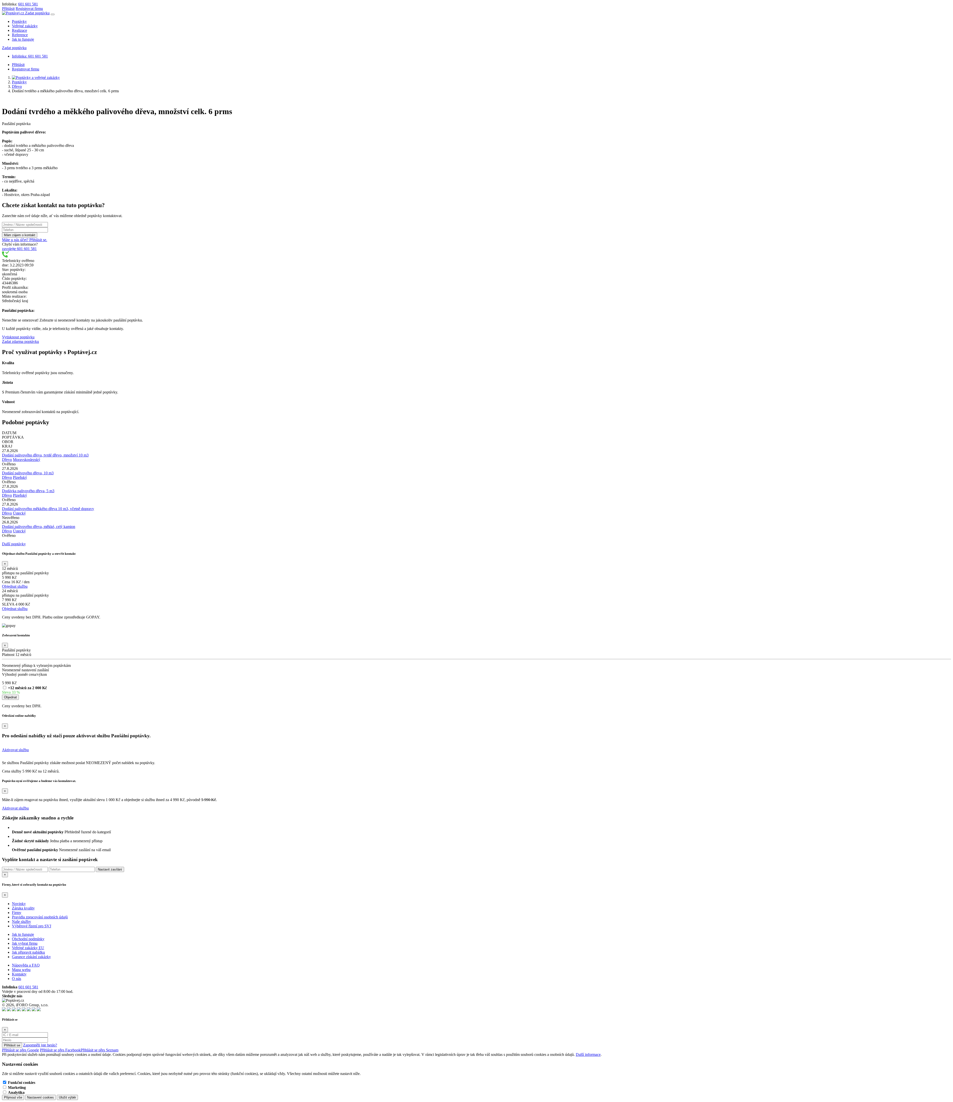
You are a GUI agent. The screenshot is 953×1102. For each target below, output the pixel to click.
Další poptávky (14, 544)
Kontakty (19, 974)
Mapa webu (21, 970)
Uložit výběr (67, 1097)
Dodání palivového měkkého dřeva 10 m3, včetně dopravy (48, 509)
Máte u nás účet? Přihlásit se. (24, 240)
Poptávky (19, 21)
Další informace (588, 1054)
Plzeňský (20, 477)
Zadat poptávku (37, 13)
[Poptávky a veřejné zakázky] (36, 77)
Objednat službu (15, 586)
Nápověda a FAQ (26, 965)
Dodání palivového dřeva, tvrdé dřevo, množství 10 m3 (45, 455)
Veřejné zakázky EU (28, 948)
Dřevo (17, 86)
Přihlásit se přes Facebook (60, 1050)
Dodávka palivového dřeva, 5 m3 (28, 491)
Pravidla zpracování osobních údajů (40, 917)
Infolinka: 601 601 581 (30, 56)
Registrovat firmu (29, 8)
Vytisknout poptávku (18, 337)
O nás (16, 978)
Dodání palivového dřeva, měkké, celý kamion (38, 526)
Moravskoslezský (26, 459)
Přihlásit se (12, 1045)
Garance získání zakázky (31, 957)
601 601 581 (28, 4)
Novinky (19, 904)
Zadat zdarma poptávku (20, 341)
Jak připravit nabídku (28, 952)
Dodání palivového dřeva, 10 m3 (28, 473)
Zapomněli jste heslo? (40, 1045)
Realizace (19, 30)
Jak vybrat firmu (24, 943)
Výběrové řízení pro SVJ (31, 926)
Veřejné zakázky (25, 26)
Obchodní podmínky (28, 939)
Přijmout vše (13, 1097)
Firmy (16, 912)
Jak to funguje (23, 39)
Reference (20, 35)
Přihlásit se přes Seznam (99, 1050)
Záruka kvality (23, 908)
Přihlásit (8, 8)
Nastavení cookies (40, 1097)
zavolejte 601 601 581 (19, 249)
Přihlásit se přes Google (20, 1050)
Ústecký (19, 513)
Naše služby (21, 921)
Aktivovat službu (15, 750)
